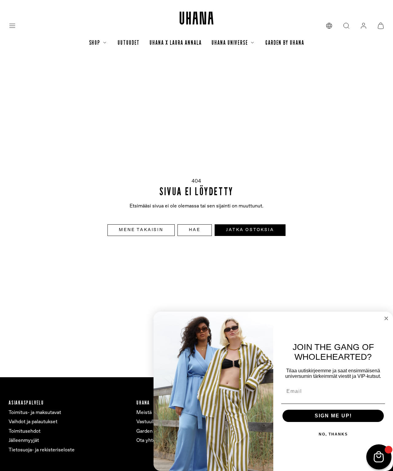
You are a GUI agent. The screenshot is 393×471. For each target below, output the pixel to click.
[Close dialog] (386, 318)
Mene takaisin (141, 230)
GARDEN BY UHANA (284, 42)
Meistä (144, 412)
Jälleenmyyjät (24, 440)
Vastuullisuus (151, 422)
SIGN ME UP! (333, 415)
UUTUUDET (129, 42)
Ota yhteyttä (150, 440)
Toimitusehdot (25, 431)
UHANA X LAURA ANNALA (176, 42)
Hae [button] (194, 230)
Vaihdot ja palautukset (33, 422)
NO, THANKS (333, 434)
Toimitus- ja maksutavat (35, 412)
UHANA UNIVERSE (230, 42)
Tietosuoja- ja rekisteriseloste (42, 450)
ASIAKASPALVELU (26, 402)
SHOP (95, 42)
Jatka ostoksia (250, 230)
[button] (12, 25)
